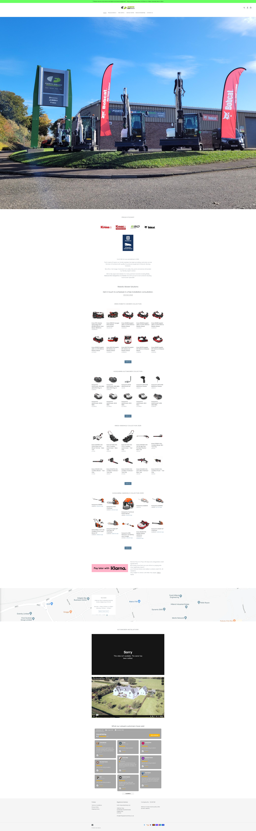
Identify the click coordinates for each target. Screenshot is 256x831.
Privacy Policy (95, 807)
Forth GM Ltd (98, 828)
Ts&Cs (159, 572)
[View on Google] (97, 743)
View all (128, 361)
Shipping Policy (95, 809)
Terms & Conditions (97, 805)
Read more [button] (99, 752)
